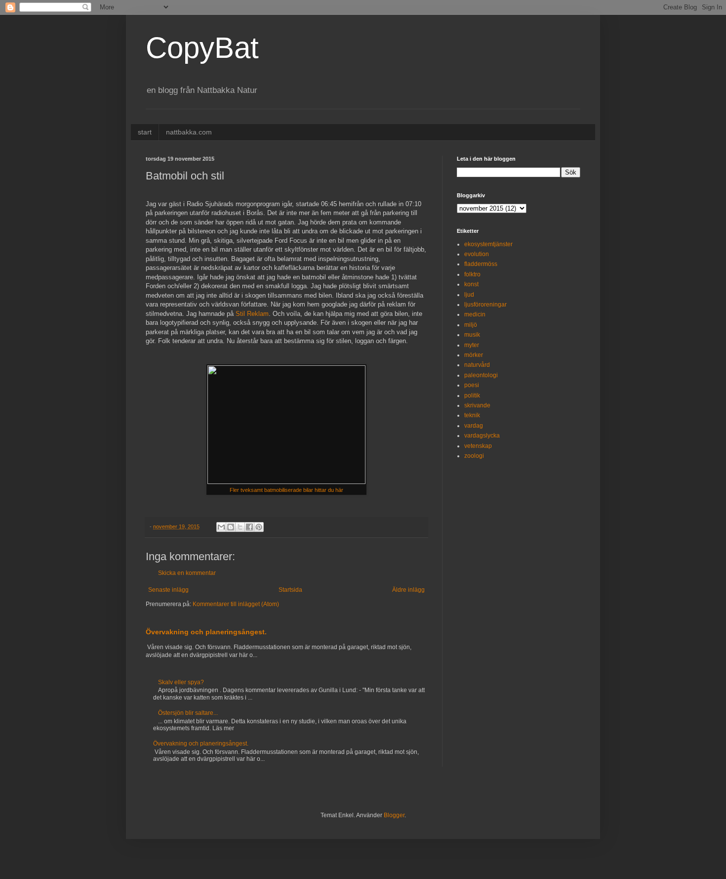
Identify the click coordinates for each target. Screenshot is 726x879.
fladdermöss (480, 264)
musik (472, 334)
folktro (472, 274)
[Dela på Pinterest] (259, 527)
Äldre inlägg (408, 589)
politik (472, 395)
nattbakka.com (189, 132)
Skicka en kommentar (187, 573)
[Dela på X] (240, 527)
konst (471, 284)
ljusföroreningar (485, 304)
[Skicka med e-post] (221, 527)
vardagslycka (482, 435)
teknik (472, 415)
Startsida (290, 589)
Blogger (394, 815)
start (145, 132)
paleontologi (481, 375)
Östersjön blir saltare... (188, 712)
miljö (470, 324)
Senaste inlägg (168, 589)
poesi (471, 385)
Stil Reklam (252, 313)
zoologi (474, 455)
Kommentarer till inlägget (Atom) (236, 604)
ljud (469, 294)
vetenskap (478, 445)
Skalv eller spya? (181, 682)
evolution (476, 254)
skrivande (477, 405)
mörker (473, 355)
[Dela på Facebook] (249, 527)
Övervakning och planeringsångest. (206, 632)
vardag (473, 425)
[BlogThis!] (231, 527)
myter (471, 345)
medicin (474, 314)
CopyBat (202, 47)
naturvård (477, 364)
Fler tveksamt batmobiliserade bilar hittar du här (286, 490)
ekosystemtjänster (488, 244)
